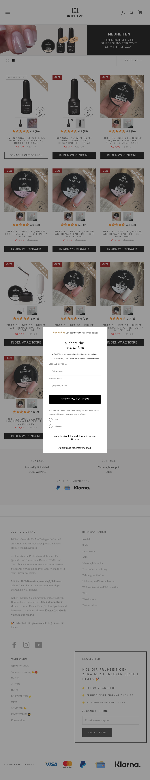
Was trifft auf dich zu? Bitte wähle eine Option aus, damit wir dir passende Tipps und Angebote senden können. (73, 412)
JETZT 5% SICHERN (75, 399)
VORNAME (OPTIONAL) (58, 364)
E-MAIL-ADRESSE (55, 378)
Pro (56, 420)
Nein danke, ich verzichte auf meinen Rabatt (75, 438)
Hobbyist (59, 426)
